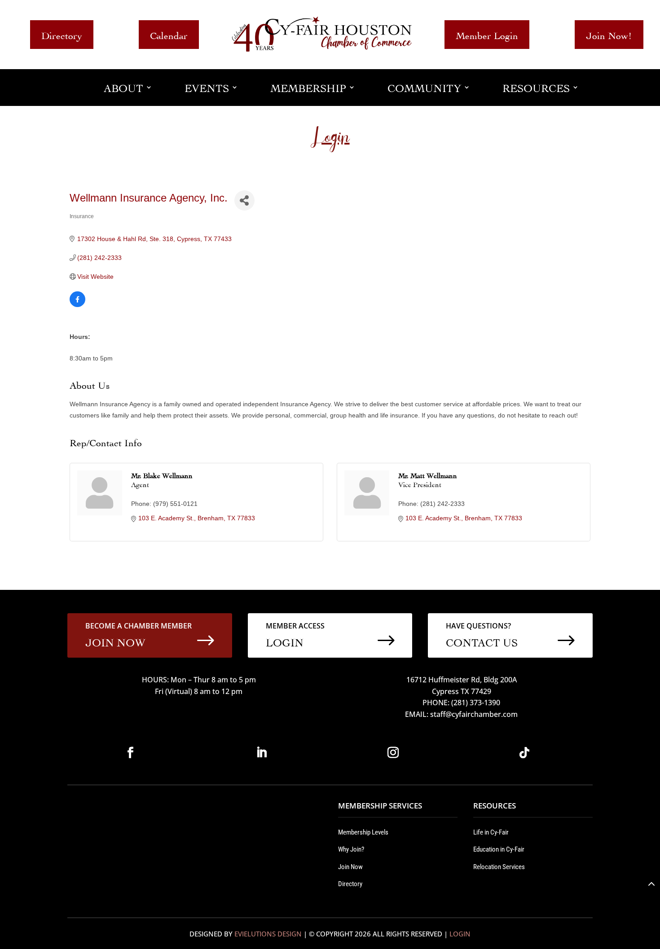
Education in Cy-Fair (498, 849)
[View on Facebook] (77, 304)
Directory (61, 34)
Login (460, 933)
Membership (308, 86)
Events (207, 86)
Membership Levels (363, 832)
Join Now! (609, 34)
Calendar (169, 34)
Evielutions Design (268, 933)
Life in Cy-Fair (491, 832)
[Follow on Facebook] (130, 753)
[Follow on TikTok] (524, 753)
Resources (536, 86)
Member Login (487, 34)
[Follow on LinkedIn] (262, 753)
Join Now (350, 867)
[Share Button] (244, 200)
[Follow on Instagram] (393, 753)
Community (424, 86)
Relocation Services (499, 867)
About (123, 86)
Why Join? (351, 849)
